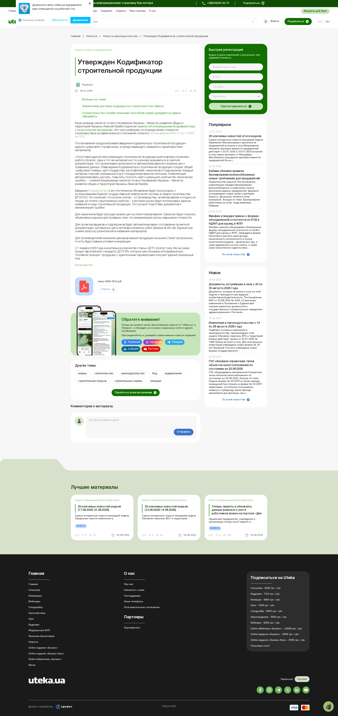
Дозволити (80, 20)
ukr (320, 21)
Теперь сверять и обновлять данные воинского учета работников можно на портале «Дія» (237, 510)
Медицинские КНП (39, 630)
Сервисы (121, 10)
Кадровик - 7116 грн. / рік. (265, 593)
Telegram (177, 342)
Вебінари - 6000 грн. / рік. (265, 622)
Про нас (128, 584)
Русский (302, 679)
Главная (13, 10)
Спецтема (34, 589)
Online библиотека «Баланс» (45, 659)
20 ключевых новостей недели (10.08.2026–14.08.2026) (166, 508)
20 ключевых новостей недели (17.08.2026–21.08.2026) (99, 508)
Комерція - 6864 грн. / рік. (265, 599)
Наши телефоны (133, 601)
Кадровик (34, 624)
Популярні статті (260, 645)
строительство (104, 373)
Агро (31, 618)
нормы (82, 373)
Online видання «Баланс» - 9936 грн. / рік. (275, 634)
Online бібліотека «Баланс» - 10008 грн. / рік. (276, 628)
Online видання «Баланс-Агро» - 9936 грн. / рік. (278, 639)
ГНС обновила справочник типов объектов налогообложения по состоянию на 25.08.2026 (231, 365)
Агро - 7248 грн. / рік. (263, 605)
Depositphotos (132, 627)
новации (155, 380)
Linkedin (133, 349)
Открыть (105, 289)
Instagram (156, 342)
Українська (287, 679)
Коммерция (35, 595)
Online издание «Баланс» (43, 647)
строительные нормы (128, 380)
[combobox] (236, 96)
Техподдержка (132, 595)
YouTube (153, 349)
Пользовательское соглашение (142, 607)
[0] (328, 706)
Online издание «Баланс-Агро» (46, 653)
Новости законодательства (98, 50)
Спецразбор (36, 607)
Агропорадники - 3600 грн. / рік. (269, 616)
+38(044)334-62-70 (218, 3)
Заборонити (60, 20)
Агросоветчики (37, 613)
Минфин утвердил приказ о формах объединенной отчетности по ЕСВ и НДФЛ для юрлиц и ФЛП (234, 220)
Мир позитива (138, 10)
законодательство (133, 373)
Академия (106, 10)
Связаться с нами (134, 589)
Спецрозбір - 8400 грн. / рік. (267, 611)
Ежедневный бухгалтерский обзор (102, 500)
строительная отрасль (92, 380)
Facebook (134, 342)
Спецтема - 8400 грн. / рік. (266, 588)
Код (154, 373)
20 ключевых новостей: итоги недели (235, 136)
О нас (152, 10)
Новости (79, 50)
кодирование (173, 373)
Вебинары (34, 601)
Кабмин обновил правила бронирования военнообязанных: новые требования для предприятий (234, 175)
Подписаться (251, 3)
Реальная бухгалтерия (42, 636)
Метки (32, 665)
